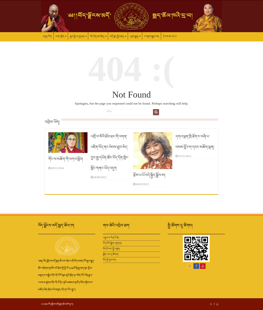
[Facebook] (196, 266)
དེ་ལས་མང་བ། (168, 36)
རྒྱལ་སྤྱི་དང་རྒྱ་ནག (77, 36)
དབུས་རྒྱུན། (134, 36)
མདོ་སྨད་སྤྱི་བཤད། (117, 36)
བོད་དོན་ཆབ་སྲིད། (97, 36)
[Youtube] (203, 266)
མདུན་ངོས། (47, 36)
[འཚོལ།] (156, 112)
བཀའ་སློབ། (60, 36)
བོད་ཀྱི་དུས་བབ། (109, 260)
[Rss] (190, 266)
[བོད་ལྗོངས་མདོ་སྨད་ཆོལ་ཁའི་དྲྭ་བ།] (131, 16)
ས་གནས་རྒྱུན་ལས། (151, 36)
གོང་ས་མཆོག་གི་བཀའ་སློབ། (65, 159)
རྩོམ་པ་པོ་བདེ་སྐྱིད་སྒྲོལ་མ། (149, 175)
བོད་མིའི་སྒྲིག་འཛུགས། (112, 243)
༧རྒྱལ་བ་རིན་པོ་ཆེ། (111, 237)
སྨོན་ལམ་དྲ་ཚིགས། (110, 254)
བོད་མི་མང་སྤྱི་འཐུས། (111, 248)
